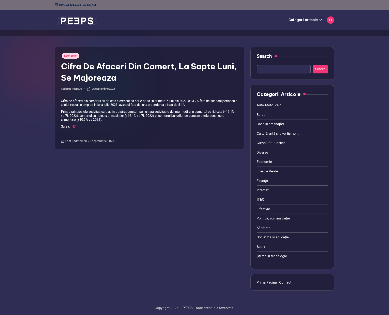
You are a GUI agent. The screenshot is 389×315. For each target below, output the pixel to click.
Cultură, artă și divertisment (278, 133)
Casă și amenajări (270, 124)
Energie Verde (267, 171)
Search (264, 56)
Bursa (261, 115)
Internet (263, 190)
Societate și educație (273, 237)
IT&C (260, 199)
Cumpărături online (271, 143)
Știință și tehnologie (272, 256)
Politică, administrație (273, 218)
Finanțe (262, 180)
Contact (285, 282)
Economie (70, 55)
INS (73, 126)
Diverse (262, 152)
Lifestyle (263, 209)
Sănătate (263, 228)
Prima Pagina (267, 282)
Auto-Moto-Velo (269, 105)
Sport (261, 247)
